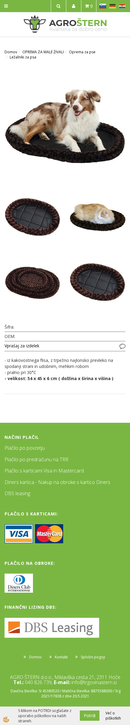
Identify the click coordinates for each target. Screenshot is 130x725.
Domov (11, 52)
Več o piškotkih (113, 715)
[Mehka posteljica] (65, 125)
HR (122, 6)
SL (102, 6)
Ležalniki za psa (23, 57)
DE (112, 6)
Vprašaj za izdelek (22, 346)
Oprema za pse (82, 52)
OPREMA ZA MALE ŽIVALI (43, 52)
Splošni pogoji (93, 657)
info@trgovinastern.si (94, 682)
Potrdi (90, 715)
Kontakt (61, 657)
